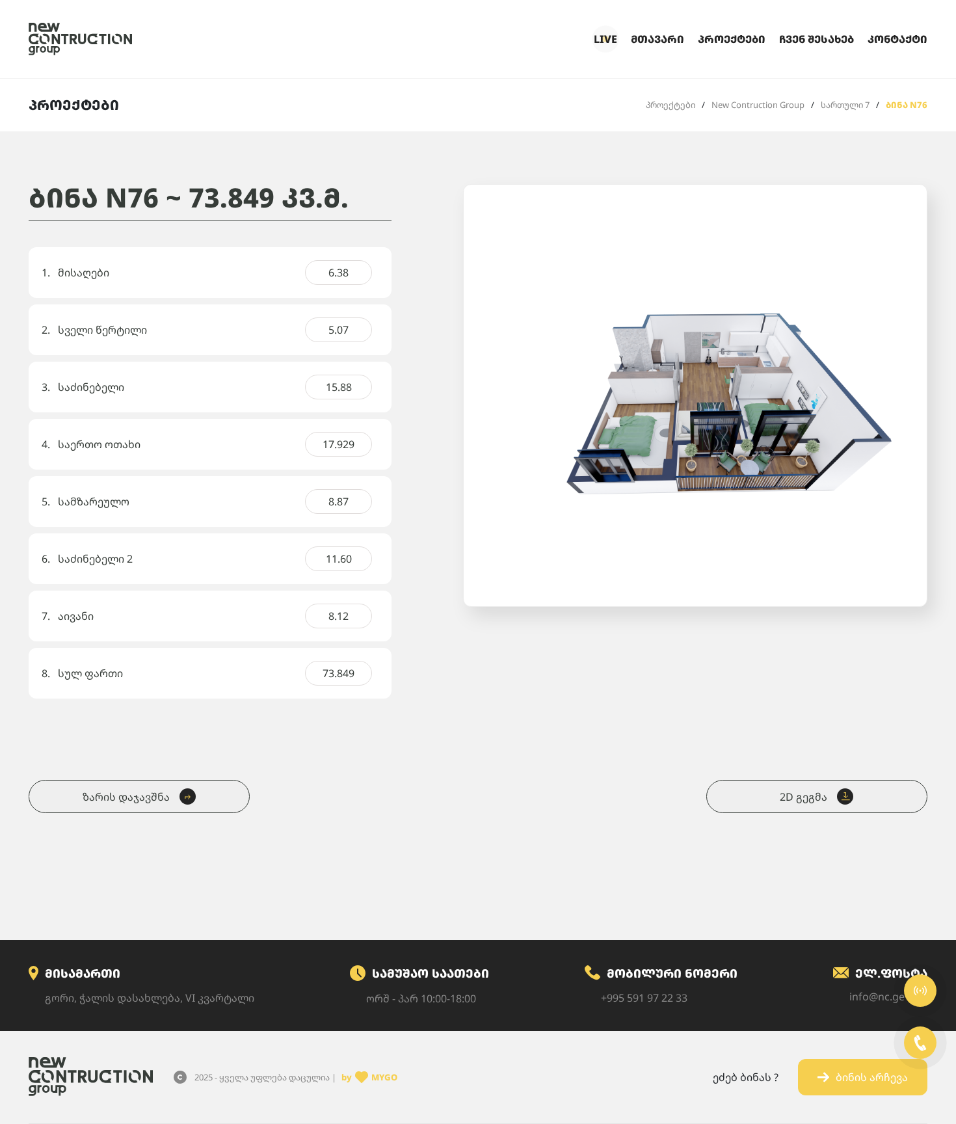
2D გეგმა (803, 797)
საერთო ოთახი (206, 444)
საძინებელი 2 (204, 559)
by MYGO (369, 1077)
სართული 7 (845, 105)
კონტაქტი (897, 39)
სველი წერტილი (203, 330)
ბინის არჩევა (872, 1077)
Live (605, 39)
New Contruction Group (757, 105)
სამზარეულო (203, 501)
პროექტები (731, 39)
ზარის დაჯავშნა (126, 797)
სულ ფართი (206, 673)
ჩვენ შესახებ (816, 39)
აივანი (203, 616)
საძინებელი (204, 387)
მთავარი (657, 39)
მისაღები (203, 272)
